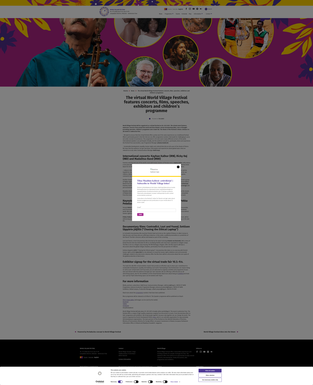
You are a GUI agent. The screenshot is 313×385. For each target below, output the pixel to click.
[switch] (136, 381)
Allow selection (210, 375)
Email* (139, 207)
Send (140, 214)
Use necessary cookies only (210, 380)
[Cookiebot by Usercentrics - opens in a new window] (100, 382)
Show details (174, 381)
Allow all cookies (210, 370)
